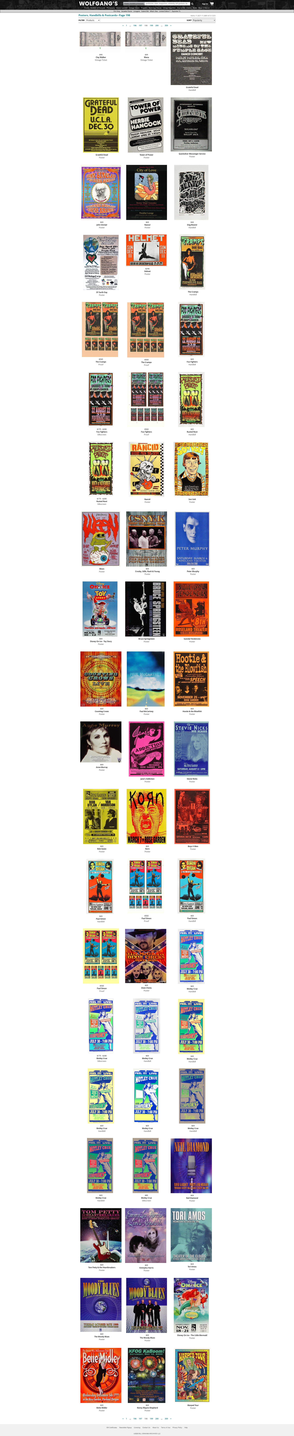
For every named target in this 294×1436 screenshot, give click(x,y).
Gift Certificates (111, 1427)
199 (151, 25)
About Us (156, 1427)
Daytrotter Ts (176, 11)
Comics (189, 8)
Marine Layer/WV (122, 8)
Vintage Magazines (169, 8)
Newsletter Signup (125, 1427)
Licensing (137, 1427)
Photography (111, 8)
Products (90, 20)
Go (192, 4)
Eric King (117, 11)
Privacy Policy (177, 1427)
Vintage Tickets (134, 8)
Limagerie (136, 11)
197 (140, 25)
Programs (144, 8)
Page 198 (124, 15)
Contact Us (146, 1427)
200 (156, 25)
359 (166, 25)
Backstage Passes (155, 8)
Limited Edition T (164, 11)
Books (195, 8)
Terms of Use (165, 1427)
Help (186, 1427)
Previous (123, 25)
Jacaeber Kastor (126, 11)
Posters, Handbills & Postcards (94, 8)
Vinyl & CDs (181, 8)
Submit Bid (145, 11)
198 (146, 25)
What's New (154, 11)
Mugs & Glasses (204, 8)
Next (170, 25)
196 (134, 25)
